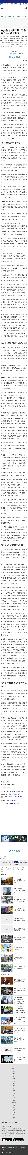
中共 (2, 871)
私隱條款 (23, 1147)
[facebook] (6, 1122)
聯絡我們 (10, 1147)
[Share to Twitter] (12, 57)
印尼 (13, 869)
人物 (14, 1093)
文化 (14, 1100)
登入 (16, 862)
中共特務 (15, 868)
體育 (14, 1107)
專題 (14, 1088)
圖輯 (14, 1114)
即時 (14, 17)
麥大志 (3, 869)
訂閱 (25, 862)
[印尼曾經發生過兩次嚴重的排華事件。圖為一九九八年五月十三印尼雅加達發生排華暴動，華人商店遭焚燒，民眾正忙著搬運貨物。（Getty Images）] (14, 38)
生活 (14, 1095)
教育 (14, 1110)
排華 (17, 869)
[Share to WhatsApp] (17, 57)
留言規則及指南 (2, 858)
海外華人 (22, 868)
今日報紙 (14, 1069)
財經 (14, 1081)
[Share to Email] (19, 57)
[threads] (9, 1122)
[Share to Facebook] (10, 57)
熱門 (18, 17)
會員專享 (8, 17)
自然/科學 (14, 1102)
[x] (12, 1122)
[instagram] (3, 1122)
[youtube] (16, 1122)
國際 (14, 1078)
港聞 (22, 17)
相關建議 (4, 1147)
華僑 (22, 869)
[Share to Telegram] (14, 57)
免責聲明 (17, 1147)
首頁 (2, 17)
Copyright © (5, 1149)
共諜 (8, 869)
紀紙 (14, 1105)
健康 (14, 1098)
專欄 (14, 1085)
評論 (14, 1090)
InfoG (14, 1083)
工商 (14, 1117)
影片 (14, 1071)
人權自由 (8, 868)
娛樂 (14, 1112)
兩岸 (26, 17)
